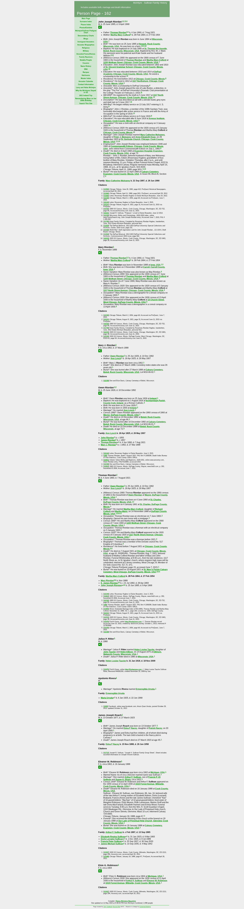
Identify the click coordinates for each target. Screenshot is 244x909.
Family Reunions (86, 57)
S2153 (106, 238)
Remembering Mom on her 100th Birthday (85, 99)
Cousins (86, 63)
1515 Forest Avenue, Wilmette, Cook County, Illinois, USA (132, 883)
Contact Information (86, 84)
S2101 (106, 213)
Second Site (116, 906)
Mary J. (108, 445)
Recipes (86, 72)
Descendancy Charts (86, 36)
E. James (109, 583)
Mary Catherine (152, 135)
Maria (107, 698)
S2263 (106, 466)
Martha (121, 511)
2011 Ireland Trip (85, 95)
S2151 (106, 205)
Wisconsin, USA (145, 656)
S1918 (106, 226)
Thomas (118, 32)
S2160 (106, 230)
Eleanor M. (157, 881)
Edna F (130, 728)
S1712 (106, 753)
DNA (86, 69)
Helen (126, 652)
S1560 (106, 193)
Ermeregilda (145, 689)
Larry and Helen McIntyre (86, 87)
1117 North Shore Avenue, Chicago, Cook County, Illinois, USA (133, 96)
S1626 (106, 196)
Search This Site (85, 103)
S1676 (106, 622)
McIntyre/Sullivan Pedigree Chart (85, 32)
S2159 (106, 215)
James (108, 440)
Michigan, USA (157, 772)
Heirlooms (86, 75)
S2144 (106, 202)
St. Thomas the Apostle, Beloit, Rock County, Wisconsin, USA (135, 50)
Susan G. (123, 779)
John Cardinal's (107, 906)
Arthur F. (133, 777)
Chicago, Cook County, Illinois (150, 79)
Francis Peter (111, 841)
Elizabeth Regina (113, 836)
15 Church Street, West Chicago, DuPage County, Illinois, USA (133, 301)
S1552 (106, 189)
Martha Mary (120, 35)
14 (109, 125)
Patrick (155, 728)
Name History (86, 66)
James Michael (112, 844)
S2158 (106, 381)
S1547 (106, 852)
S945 (106, 706)
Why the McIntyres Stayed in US (86, 91)
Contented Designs (145, 906)
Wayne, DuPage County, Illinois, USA (121, 415)
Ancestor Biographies (85, 45)
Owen (117, 356)
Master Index (86, 78)
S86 (105, 456)
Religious (86, 48)
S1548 (106, 856)
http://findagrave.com (133, 622)
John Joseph (111, 585)
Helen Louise (144, 649)
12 (154, 97)
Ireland (153, 398)
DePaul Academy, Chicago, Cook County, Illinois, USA (132, 73)
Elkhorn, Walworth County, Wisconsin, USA (132, 653)
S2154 (106, 336)
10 (146, 46)
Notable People (86, 60)
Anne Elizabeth (145, 137)
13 (134, 113)
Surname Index (86, 21)
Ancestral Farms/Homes (85, 54)
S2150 (106, 198)
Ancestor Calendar (86, 81)
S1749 (106, 221)
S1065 (106, 609)
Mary (107, 580)
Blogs (85, 39)
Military (86, 51)
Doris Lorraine (112, 839)
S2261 (106, 460)
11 (141, 92)
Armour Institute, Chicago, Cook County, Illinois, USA (134, 119)
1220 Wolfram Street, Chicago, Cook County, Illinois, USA (130, 62)
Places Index (86, 25)
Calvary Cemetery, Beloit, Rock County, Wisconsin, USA (133, 371)
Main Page (86, 18)
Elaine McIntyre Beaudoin (126, 901)
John (107, 438)
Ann (116, 358)
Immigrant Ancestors (86, 42)
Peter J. (122, 137)
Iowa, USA (156, 265)
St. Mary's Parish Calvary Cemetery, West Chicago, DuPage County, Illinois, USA (135, 570)
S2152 (106, 209)
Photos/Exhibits (86, 28)
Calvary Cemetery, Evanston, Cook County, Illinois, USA (131, 173)
